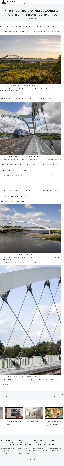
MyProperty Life (30, 18)
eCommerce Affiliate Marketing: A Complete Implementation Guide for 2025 (8, 444)
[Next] (61, 418)
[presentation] (14, 413)
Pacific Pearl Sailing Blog (22, 440)
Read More (3, 456)
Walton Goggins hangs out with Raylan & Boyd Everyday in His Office (14, 423)
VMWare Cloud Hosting (6, 440)
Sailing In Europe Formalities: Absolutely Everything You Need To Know (24, 444)
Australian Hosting (53, 440)
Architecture (32, 7)
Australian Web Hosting (38, 440)
